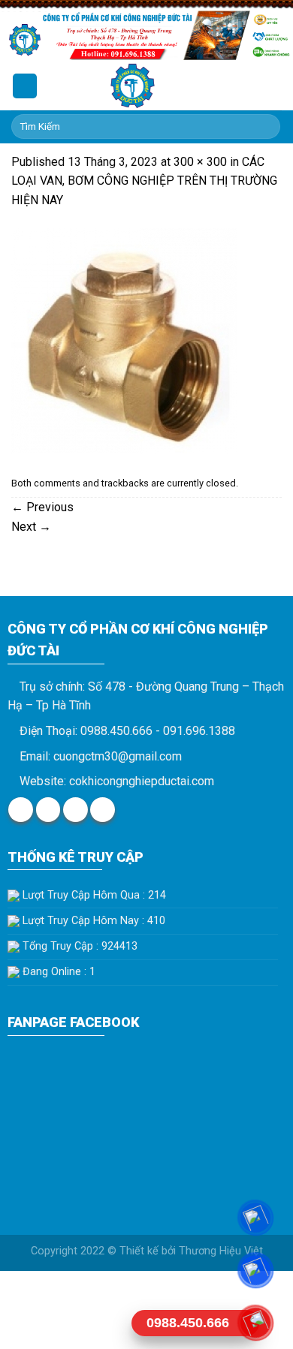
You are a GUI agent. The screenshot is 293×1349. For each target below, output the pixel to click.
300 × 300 (200, 162)
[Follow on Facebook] (20, 809)
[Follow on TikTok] (75, 809)
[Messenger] (255, 1218)
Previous (42, 507)
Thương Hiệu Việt (221, 1251)
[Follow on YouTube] (102, 809)
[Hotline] (255, 1323)
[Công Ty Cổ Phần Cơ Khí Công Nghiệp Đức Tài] (132, 86)
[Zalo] (255, 1270)
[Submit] (266, 127)
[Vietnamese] (264, 83)
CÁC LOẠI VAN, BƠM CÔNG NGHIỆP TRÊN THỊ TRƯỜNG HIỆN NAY (144, 181)
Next (31, 526)
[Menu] (25, 86)
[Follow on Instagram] (48, 809)
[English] (244, 83)
